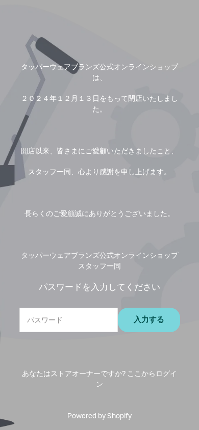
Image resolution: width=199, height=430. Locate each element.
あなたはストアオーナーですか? (99, 378)
